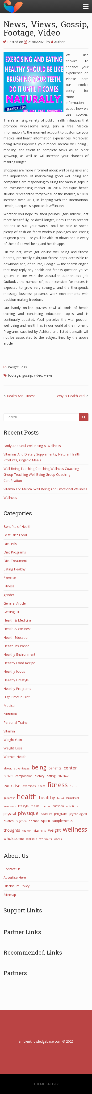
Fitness (9, 586)
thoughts (12, 830)
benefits (55, 768)
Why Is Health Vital (71, 396)
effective (63, 776)
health (27, 796)
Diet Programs (15, 552)
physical (10, 813)
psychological (78, 814)
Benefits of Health (17, 526)
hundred (72, 798)
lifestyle (23, 806)
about (8, 768)
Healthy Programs (17, 688)
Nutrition (10, 714)
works (58, 839)
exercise (12, 785)
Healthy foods (14, 671)
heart (60, 798)
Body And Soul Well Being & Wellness (32, 445)
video (38, 375)
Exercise (10, 577)
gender (9, 595)
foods (73, 786)
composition (24, 776)
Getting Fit (11, 612)
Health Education (16, 637)
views (48, 375)
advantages (21, 768)
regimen (21, 821)
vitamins (39, 830)
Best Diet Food (15, 535)
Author (59, 42)
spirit (45, 820)
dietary (39, 776)
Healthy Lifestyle (16, 680)
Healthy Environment (19, 654)
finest (41, 786)
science (34, 821)
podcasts (46, 814)
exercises (29, 786)
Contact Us (12, 869)
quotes (9, 821)
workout (31, 839)
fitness (57, 784)
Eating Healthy (14, 569)
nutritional (72, 806)
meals (35, 806)
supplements (62, 820)
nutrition (58, 806)
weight (54, 830)
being (39, 767)
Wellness (10, 497)
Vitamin (9, 731)
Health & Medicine (18, 620)
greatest (9, 798)
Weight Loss (17, 367)
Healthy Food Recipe (19, 663)
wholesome (14, 838)
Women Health (15, 756)
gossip (27, 375)
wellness (75, 829)
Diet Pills (10, 543)
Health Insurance (16, 646)
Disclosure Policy (16, 886)
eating (50, 776)
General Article (15, 603)
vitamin (26, 830)
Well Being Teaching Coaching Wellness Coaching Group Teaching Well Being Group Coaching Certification (41, 474)
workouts (45, 839)
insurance (10, 806)
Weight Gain (13, 739)
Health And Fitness (21, 396)
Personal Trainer (16, 722)
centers (8, 776)
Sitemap (10, 894)
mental (46, 806)
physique (28, 813)
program (60, 813)
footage (14, 375)
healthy (47, 797)
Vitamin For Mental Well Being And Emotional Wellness (45, 489)
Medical (9, 705)
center (70, 768)
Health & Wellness (17, 628)
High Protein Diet (17, 697)
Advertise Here (15, 877)
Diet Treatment (15, 560)
